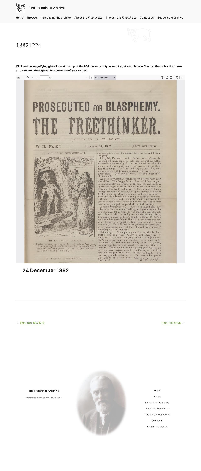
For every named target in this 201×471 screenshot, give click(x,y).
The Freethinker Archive (47, 8)
